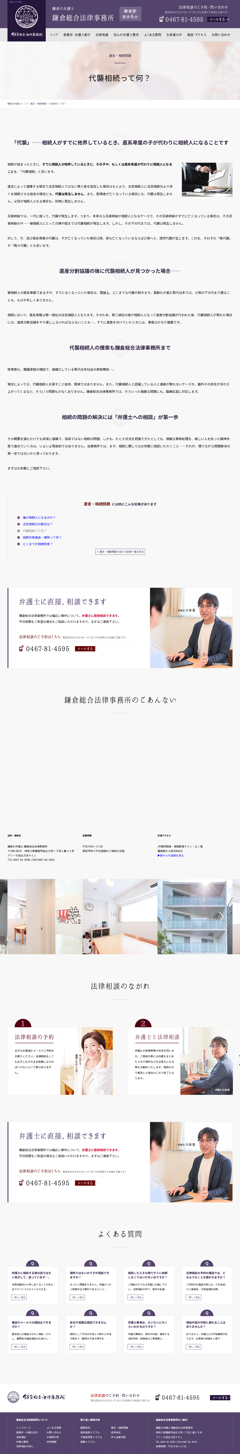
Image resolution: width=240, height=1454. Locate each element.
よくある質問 (54, 1427)
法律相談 (21, 1437)
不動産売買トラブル (91, 1437)
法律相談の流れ (24, 1446)
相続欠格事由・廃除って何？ (42, 537)
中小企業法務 (118, 1437)
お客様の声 (53, 1437)
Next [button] (220, 916)
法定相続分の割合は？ (38, 524)
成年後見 (116, 1432)
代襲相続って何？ (35, 530)
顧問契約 (85, 1427)
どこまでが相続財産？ (38, 544)
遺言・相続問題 (38, 103)
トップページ (23, 1427)
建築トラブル (87, 1441)
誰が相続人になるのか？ (39, 517)
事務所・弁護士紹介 (27, 1432)
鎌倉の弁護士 (14, 103)
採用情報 (51, 1441)
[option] (45, 916)
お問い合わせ (54, 1432)
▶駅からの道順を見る (171, 855)
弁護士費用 (22, 1441)
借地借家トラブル (90, 1432)
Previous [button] (19, 917)
